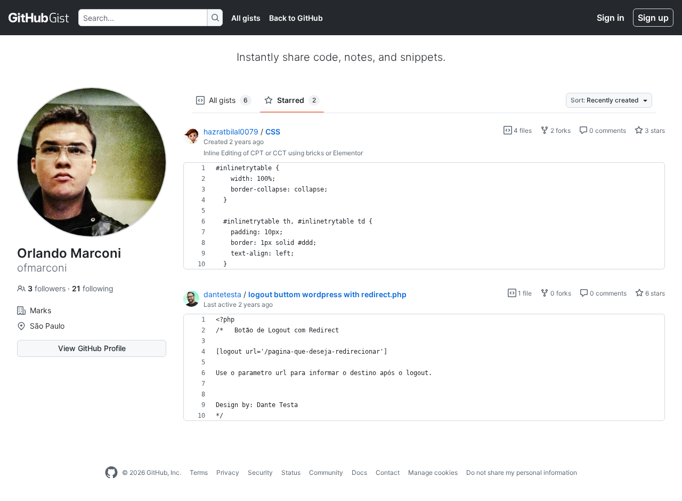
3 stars (654, 130)
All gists (246, 17)
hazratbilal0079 (231, 131)
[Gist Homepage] (39, 17)
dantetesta (222, 294)
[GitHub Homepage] (111, 473)
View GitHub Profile (92, 348)
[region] (424, 216)
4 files (522, 130)
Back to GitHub (296, 17)
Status (291, 472)
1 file (524, 293)
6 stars (654, 293)
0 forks (560, 293)
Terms (199, 472)
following (92, 288)
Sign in (610, 17)
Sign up (653, 17)
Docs (359, 472)
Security (260, 472)
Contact (388, 472)
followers (48, 288)
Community (326, 472)
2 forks (560, 130)
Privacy (227, 472)
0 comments (607, 130)
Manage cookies (433, 472)
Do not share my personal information (521, 472)
